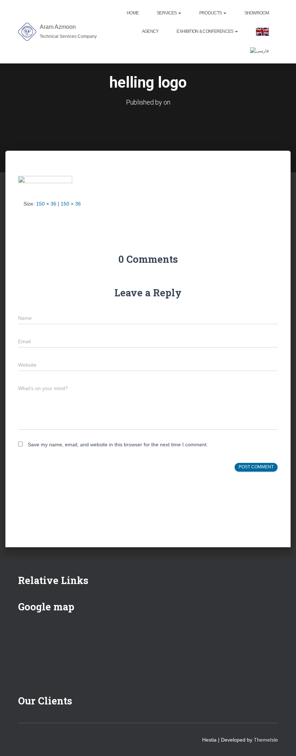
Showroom (256, 13)
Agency (150, 31)
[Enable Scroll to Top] (282, 742)
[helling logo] (45, 182)
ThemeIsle (266, 740)
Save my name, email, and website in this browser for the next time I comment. (118, 444)
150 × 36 (46, 204)
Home (133, 13)
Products (211, 13)
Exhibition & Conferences (205, 31)
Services (167, 13)
